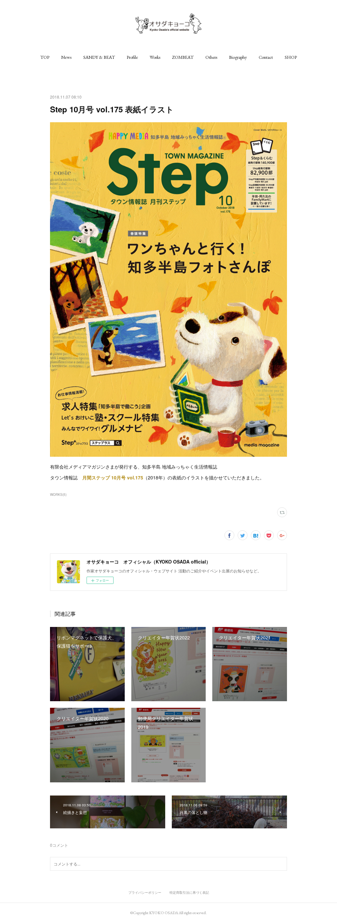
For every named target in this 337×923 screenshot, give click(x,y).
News (66, 57)
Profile (132, 57)
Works (155, 57)
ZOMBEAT (183, 57)
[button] (44, 57)
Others (211, 57)
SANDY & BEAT (99, 57)
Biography (238, 57)
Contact (266, 57)
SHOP (291, 57)
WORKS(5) (58, 494)
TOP (44, 57)
